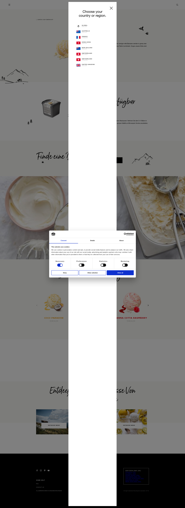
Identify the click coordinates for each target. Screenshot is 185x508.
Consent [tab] (63, 240)
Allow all (120, 273)
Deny (65, 273)
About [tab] (121, 240)
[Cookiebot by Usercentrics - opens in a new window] (125, 234)
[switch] (81, 265)
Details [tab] (92, 240)
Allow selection (92, 273)
